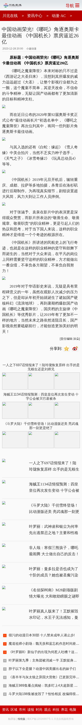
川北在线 (10, 16)
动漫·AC (59, 16)
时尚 (39, 709)
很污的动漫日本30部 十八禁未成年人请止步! (42, 635)
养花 (64, 709)
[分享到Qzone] (67, 348)
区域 (14, 709)
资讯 (5, 709)
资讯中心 (34, 16)
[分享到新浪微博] (75, 348)
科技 (56, 709)
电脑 (72, 709)
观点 (47, 709)
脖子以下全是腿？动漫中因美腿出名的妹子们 (42, 669)
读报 (30, 709)
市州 (22, 709)
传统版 (21, 718)
